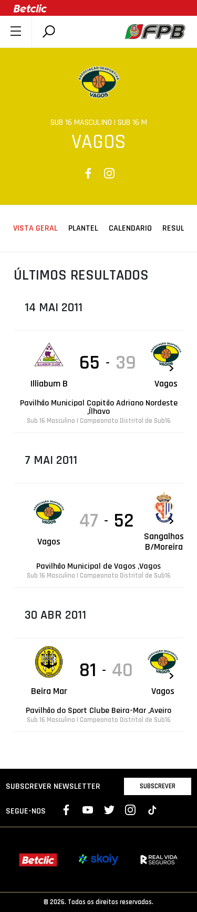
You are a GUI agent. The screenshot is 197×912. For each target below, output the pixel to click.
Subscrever (157, 786)
